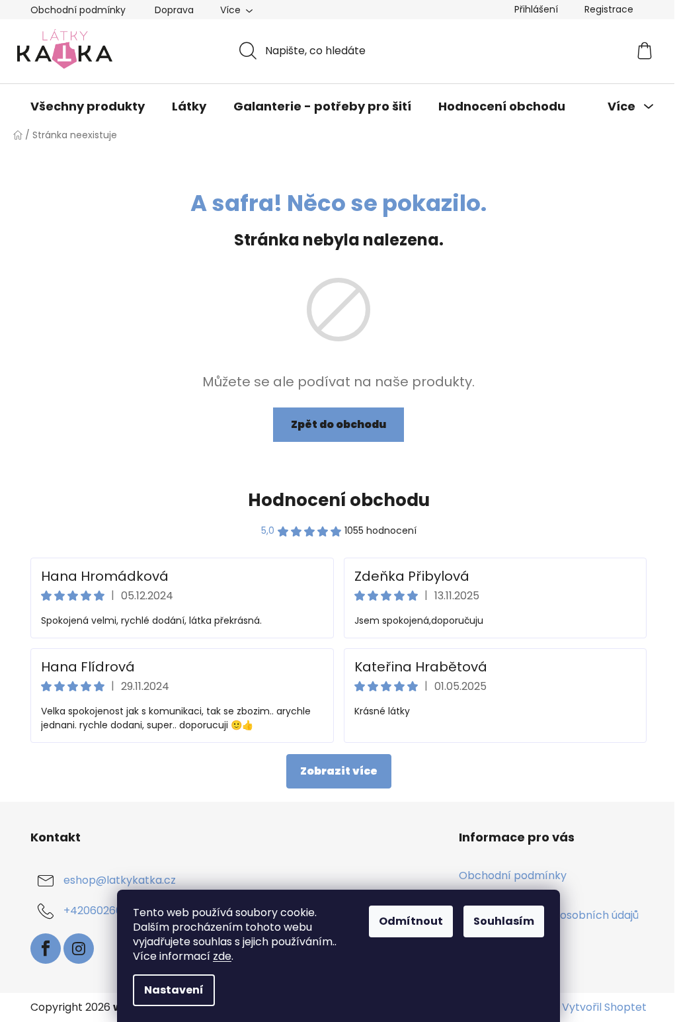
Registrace (608, 9)
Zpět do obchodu (338, 424)
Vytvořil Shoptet (604, 1007)
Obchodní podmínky (78, 10)
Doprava (174, 10)
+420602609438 (105, 910)
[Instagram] (78, 948)
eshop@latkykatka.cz (119, 880)
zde (222, 956)
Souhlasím (503, 921)
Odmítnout (411, 921)
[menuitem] (87, 106)
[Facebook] (45, 948)
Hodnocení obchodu (339, 500)
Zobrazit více (339, 771)
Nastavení (174, 990)
